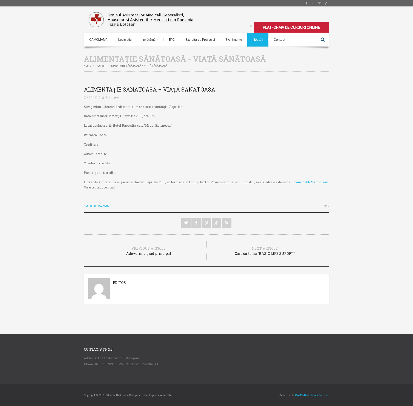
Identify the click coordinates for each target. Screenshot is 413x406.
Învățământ (150, 40)
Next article (265, 250)
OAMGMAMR (98, 40)
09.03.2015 (93, 97)
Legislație (125, 40)
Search (322, 39)
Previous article (148, 250)
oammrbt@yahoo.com (311, 182)
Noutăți (258, 40)
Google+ (216, 223)
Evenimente (234, 40)
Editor (108, 97)
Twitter (186, 223)
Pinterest (319, 3)
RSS (226, 223)
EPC (172, 40)
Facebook (306, 3)
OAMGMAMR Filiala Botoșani (312, 395)
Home (87, 65)
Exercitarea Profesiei (200, 40)
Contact (279, 40)
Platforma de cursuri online (291, 27)
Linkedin (313, 3)
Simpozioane (101, 205)
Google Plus (326, 3)
